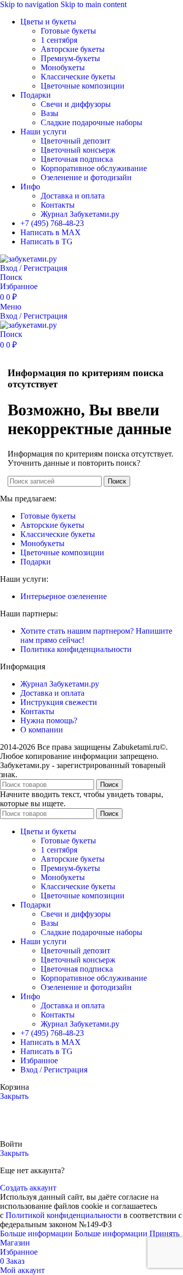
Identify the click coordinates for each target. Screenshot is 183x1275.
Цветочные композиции (83, 85)
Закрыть (14, 1096)
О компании (41, 729)
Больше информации (73, 1233)
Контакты (58, 205)
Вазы (49, 113)
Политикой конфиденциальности (63, 1215)
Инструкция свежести (58, 702)
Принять (164, 1233)
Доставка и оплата (73, 195)
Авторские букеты (73, 49)
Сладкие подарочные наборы (91, 122)
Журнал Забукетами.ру (80, 214)
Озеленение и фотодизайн (86, 177)
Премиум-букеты (70, 58)
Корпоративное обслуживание (94, 168)
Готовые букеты (68, 30)
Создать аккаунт (28, 1187)
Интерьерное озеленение (63, 596)
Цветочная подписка (77, 159)
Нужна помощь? (48, 720)
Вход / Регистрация (53, 1069)
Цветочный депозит (75, 140)
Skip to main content (93, 4)
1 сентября (59, 40)
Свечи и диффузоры (76, 104)
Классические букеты (78, 76)
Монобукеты (63, 67)
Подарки (35, 561)
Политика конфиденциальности (76, 649)
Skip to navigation (30, 4)
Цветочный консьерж (78, 150)
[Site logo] (28, 258)
